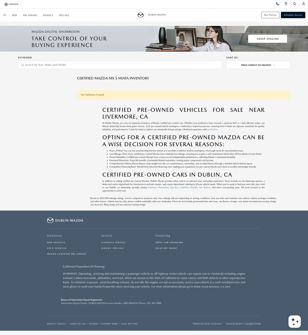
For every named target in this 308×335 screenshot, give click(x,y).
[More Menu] (4, 15)
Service (107, 235)
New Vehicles (56, 242)
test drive (213, 129)
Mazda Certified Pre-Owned (67, 254)
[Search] (296, 4)
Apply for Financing (169, 242)
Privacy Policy (56, 324)
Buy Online (270, 15)
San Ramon (204, 187)
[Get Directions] (287, 4)
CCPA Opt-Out (129, 324)
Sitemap (94, 324)
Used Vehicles (57, 248)
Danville (193, 187)
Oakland (184, 187)
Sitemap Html (110, 324)
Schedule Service (293, 15)
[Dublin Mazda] (142, 15)
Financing (162, 235)
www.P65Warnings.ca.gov (212, 287)
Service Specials (112, 248)
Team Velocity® (213, 324)
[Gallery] (154, 39)
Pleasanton (163, 187)
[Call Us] (278, 4)
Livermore (152, 187)
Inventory (54, 235)
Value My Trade (166, 248)
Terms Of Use (77, 324)
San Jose (174, 187)
